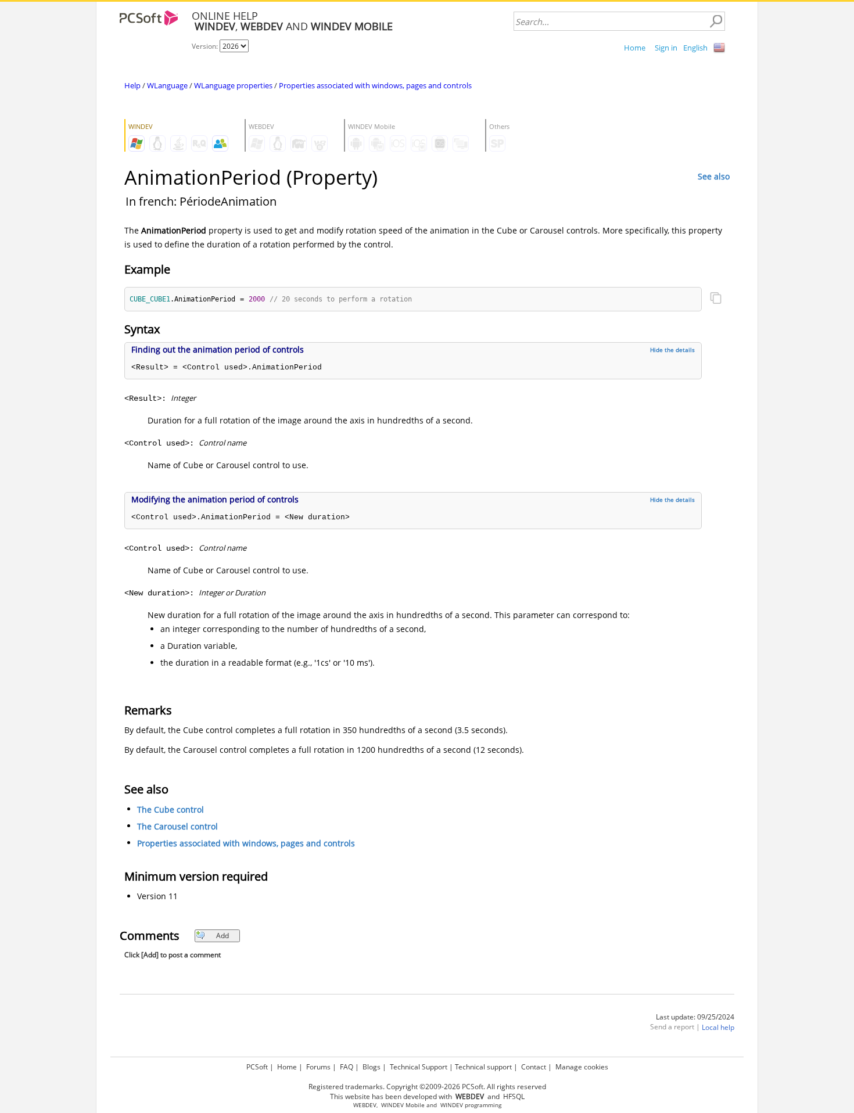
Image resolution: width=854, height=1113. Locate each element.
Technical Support (418, 1067)
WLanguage (167, 85)
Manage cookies (581, 1067)
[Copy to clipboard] (715, 299)
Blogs (372, 1067)
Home (634, 47)
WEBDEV (364, 1105)
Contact (533, 1067)
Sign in (666, 47)
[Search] (715, 21)
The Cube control (170, 809)
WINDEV (451, 1105)
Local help (718, 1027)
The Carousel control (177, 826)
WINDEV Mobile (403, 1105)
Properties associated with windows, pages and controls (375, 85)
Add (222, 935)
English (695, 47)
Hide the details (672, 350)
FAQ (346, 1067)
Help (132, 85)
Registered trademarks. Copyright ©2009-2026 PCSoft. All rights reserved (427, 1087)
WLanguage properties (233, 85)
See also (714, 176)
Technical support (483, 1067)
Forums (318, 1067)
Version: (206, 46)
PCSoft (257, 1067)
